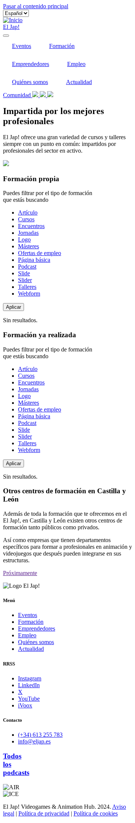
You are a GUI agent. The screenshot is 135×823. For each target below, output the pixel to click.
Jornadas (28, 233)
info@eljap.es (34, 741)
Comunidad (17, 95)
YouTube (29, 698)
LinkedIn (29, 685)
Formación (62, 46)
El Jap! (11, 27)
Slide (24, 273)
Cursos (26, 219)
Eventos (21, 46)
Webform (29, 293)
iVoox (25, 705)
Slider (25, 280)
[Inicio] (12, 20)
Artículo (28, 212)
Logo (24, 239)
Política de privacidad (43, 813)
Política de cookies (96, 813)
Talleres (27, 287)
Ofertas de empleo (39, 253)
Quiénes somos (30, 82)
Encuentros (31, 226)
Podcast (27, 266)
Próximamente (20, 573)
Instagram (29, 678)
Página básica (34, 260)
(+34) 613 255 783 (40, 734)
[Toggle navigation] (6, 36)
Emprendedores (30, 64)
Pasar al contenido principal (35, 6)
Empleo (76, 64)
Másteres (28, 246)
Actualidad (79, 82)
